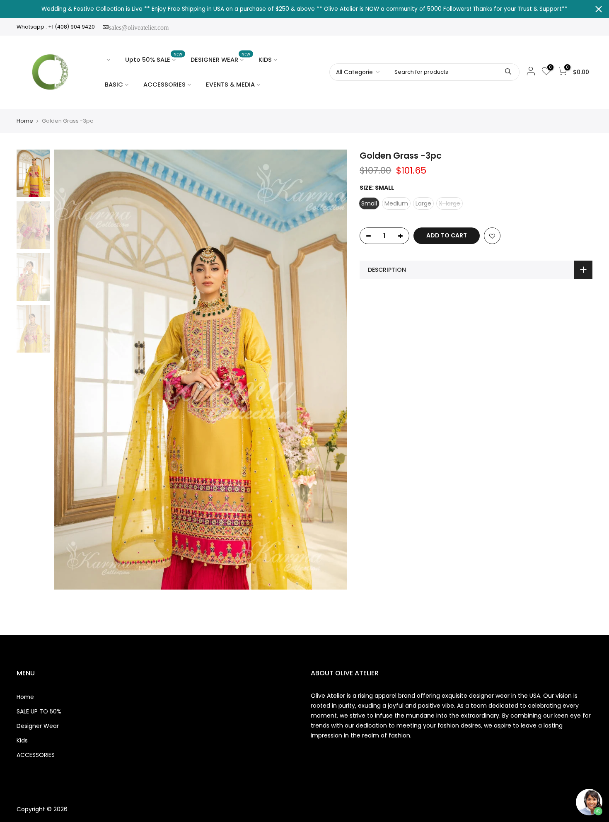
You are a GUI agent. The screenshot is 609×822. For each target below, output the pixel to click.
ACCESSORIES (164, 84)
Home (25, 121)
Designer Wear (38, 726)
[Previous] (68, 369)
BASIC (114, 84)
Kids (22, 740)
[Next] (332, 369)
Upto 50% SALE (154, 58)
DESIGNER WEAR (221, 58)
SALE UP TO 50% (39, 711)
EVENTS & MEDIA (230, 84)
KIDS (265, 60)
